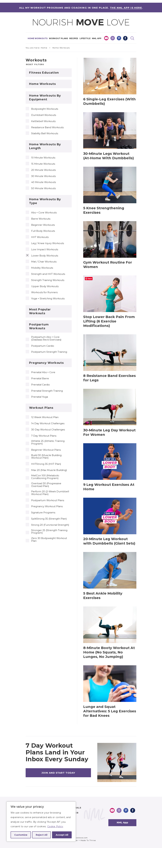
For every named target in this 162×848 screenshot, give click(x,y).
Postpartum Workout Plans (47, 500)
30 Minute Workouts (43, 176)
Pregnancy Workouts (46, 363)
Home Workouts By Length (45, 146)
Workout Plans (58, 38)
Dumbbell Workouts (43, 115)
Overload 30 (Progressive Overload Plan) (46, 485)
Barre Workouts (40, 219)
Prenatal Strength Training (47, 391)
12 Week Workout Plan (45, 417)
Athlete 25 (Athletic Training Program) (48, 442)
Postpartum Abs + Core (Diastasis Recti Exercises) (46, 338)
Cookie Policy (55, 826)
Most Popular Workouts (40, 311)
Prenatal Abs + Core (43, 372)
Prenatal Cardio (40, 384)
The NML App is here (126, 7)
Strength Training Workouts (47, 280)
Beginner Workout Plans (46, 450)
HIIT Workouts (40, 237)
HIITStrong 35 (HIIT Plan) (46, 464)
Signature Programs (43, 512)
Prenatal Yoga (39, 397)
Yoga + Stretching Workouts (48, 298)
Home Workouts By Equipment (45, 97)
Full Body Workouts (43, 231)
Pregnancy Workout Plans (47, 506)
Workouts (36, 60)
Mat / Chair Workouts (43, 261)
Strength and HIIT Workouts (48, 274)
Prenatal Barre (40, 378)
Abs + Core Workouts (44, 212)
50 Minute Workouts (43, 188)
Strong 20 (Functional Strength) (50, 525)
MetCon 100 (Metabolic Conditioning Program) (45, 477)
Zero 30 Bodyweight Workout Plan (49, 539)
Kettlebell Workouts (43, 121)
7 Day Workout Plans (43, 436)
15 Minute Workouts (43, 164)
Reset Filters (35, 64)
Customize (20, 834)
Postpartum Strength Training (49, 352)
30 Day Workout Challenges (48, 429)
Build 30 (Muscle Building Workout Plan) (46, 456)
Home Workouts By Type (45, 201)
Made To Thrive (88, 840)
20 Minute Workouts (43, 170)
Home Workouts (37, 38)
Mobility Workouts (42, 268)
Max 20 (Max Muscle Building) (49, 470)
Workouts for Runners (44, 292)
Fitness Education (44, 72)
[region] (41, 821)
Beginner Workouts (43, 225)
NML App (96, 38)
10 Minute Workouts (43, 157)
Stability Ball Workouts (44, 133)
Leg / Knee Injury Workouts (47, 243)
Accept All (62, 834)
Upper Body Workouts (45, 286)
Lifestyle (85, 38)
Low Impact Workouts (44, 249)
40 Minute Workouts (43, 182)
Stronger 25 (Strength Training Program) (49, 531)
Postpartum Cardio (42, 346)
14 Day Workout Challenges (47, 423)
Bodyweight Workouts (44, 109)
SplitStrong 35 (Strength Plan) (49, 518)
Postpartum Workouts (39, 326)
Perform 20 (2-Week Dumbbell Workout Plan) (50, 493)
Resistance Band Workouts (47, 127)
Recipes (73, 38)
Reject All (41, 834)
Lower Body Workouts (44, 255)
